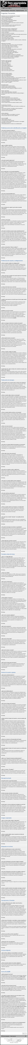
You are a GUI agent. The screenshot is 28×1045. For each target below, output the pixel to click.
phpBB (14, 317)
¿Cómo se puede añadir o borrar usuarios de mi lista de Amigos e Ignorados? (12, 94)
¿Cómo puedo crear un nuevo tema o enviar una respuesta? (11, 44)
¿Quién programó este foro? (6, 119)
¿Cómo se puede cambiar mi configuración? (9, 29)
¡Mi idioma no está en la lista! (6, 35)
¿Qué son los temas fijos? (5, 68)
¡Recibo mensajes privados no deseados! (8, 87)
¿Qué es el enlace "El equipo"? (6, 82)
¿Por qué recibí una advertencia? (7, 53)
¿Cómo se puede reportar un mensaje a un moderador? (11, 54)
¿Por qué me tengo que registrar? (7, 17)
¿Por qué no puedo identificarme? (7, 21)
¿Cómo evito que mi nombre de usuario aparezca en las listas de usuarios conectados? (12, 31)
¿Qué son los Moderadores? (6, 75)
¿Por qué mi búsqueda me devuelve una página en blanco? (11, 100)
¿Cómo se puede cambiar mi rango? (7, 38)
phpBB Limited (22, 976)
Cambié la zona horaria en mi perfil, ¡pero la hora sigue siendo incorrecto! (14, 34)
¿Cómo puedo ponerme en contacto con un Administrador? (11, 123)
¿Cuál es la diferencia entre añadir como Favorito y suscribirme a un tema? (13, 107)
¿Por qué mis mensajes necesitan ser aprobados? (10, 56)
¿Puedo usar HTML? (5, 62)
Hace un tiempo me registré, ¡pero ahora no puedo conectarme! (12, 22)
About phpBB (19, 979)
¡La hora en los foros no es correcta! (7, 33)
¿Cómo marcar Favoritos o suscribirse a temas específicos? (12, 108)
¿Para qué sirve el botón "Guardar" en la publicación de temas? (12, 55)
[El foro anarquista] (3, 4)
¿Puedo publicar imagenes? (6, 65)
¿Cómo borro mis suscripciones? (7, 110)
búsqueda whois (4, 1002)
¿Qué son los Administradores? (6, 74)
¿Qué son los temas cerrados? (6, 69)
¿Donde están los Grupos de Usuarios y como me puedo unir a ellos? (13, 77)
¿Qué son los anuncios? (5, 67)
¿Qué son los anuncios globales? (7, 66)
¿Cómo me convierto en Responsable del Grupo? (10, 78)
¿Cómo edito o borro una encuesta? (7, 50)
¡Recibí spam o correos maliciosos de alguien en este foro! (11, 88)
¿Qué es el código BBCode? (6, 61)
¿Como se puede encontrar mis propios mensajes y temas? (11, 102)
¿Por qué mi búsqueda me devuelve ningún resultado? (10, 99)
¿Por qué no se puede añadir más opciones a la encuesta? (11, 49)
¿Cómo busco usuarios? (5, 101)
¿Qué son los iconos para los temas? (7, 70)
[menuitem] (5, 8)
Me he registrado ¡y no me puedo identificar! (9, 20)
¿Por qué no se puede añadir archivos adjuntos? (9, 52)
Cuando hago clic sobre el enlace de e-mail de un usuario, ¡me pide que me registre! (13, 40)
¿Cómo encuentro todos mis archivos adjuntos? (9, 115)
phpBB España (18, 1041)
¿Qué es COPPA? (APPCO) (6, 18)
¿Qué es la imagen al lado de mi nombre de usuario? (10, 36)
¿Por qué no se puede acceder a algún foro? (9, 51)
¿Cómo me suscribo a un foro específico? (8, 109)
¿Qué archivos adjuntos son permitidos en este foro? (10, 114)
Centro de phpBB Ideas (8, 989)
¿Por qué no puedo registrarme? (7, 19)
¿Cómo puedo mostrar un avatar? (7, 37)
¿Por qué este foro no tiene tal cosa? (7, 120)
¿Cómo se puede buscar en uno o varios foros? (9, 97)
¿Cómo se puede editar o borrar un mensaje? (9, 45)
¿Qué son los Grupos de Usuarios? (7, 76)
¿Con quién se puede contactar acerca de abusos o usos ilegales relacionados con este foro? (12, 122)
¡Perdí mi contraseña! (5, 23)
